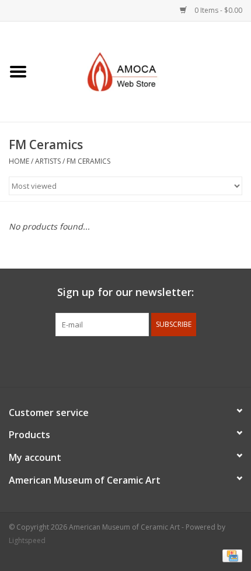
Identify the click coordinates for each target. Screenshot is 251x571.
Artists (48, 161)
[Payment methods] (230, 555)
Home (19, 161)
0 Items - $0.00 (217, 10)
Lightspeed (27, 540)
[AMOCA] (143, 70)
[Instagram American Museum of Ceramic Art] (167, 360)
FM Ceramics (88, 161)
